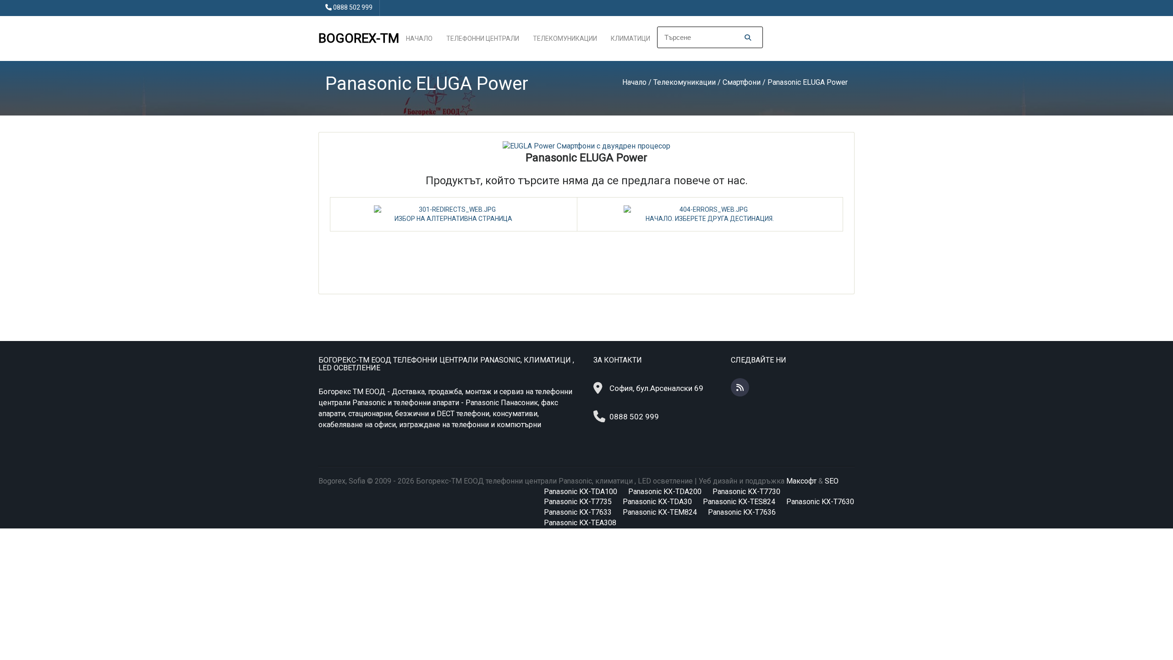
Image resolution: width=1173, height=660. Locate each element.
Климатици (630, 38)
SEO (832, 481)
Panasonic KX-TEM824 (660, 512)
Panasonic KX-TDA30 (657, 501)
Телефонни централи (482, 38)
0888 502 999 (353, 7)
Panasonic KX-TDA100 (580, 491)
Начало (419, 38)
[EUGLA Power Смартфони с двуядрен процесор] (586, 146)
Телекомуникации (565, 38)
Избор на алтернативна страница (453, 218)
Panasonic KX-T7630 (820, 501)
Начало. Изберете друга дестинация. (710, 218)
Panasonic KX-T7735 (578, 501)
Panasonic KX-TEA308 (580, 522)
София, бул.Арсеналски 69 (656, 388)
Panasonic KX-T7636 (742, 512)
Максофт (801, 481)
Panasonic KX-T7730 (746, 491)
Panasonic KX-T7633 (578, 512)
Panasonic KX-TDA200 (665, 491)
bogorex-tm (358, 38)
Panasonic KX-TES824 (739, 501)
